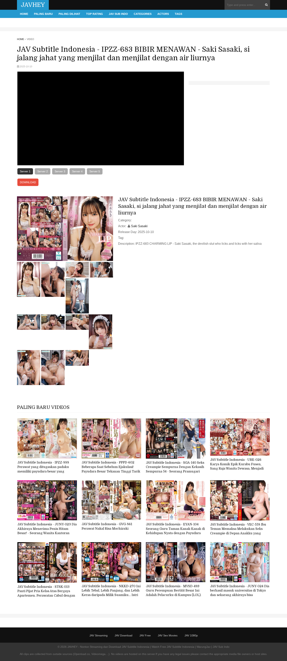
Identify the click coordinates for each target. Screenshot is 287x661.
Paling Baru (43, 13)
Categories (143, 13)
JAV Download (123, 635)
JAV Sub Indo (118, 13)
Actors (163, 13)
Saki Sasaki (139, 226)
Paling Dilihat (69, 13)
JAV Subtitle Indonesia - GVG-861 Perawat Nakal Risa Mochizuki (107, 526)
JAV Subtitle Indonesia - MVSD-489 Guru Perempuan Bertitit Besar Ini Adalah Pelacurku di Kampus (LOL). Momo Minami (173, 592)
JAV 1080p (191, 635)
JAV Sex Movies (167, 635)
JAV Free (145, 635)
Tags (178, 13)
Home (24, 13)
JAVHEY (33, 5)
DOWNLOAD (28, 182)
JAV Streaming (98, 635)
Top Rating (94, 13)
